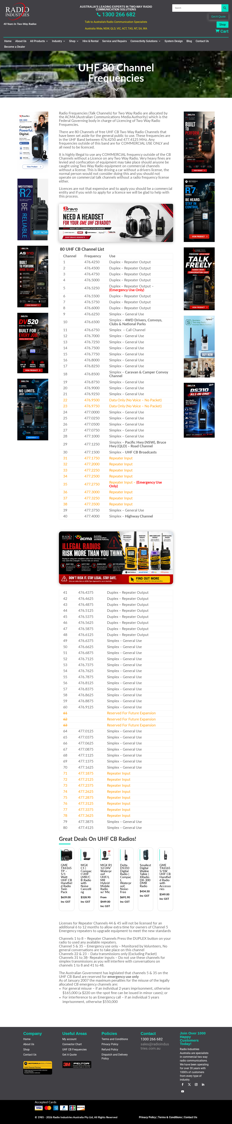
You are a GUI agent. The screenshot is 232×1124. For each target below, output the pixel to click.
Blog (189, 41)
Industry (57, 41)
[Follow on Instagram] (196, 1084)
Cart (221, 31)
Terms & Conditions (170, 1117)
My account (69, 1039)
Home (8, 41)
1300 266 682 (116, 14)
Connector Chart (72, 1044)
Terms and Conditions (115, 1039)
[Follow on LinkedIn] (203, 1084)
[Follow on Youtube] (182, 1091)
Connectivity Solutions (143, 41)
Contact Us (202, 41)
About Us (20, 41)
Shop (222, 24)
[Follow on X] (189, 1084)
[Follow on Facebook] (182, 1084)
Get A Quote (218, 16)
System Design (174, 41)
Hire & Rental (91, 41)
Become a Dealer (14, 46)
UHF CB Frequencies (74, 1049)
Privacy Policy (110, 1044)
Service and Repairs (114, 41)
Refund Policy (110, 1049)
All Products (37, 41)
